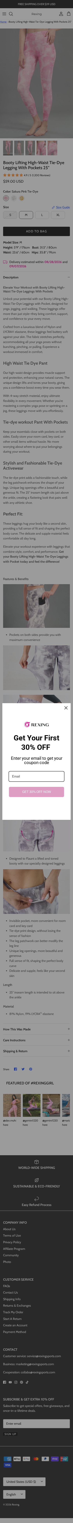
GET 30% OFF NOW (36, 791)
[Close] (66, 708)
